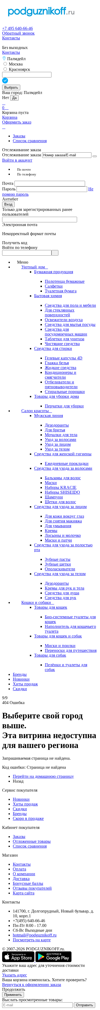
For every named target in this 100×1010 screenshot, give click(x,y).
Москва (15, 64)
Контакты (11, 38)
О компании (24, 874)
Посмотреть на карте (32, 940)
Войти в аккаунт (17, 160)
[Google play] (53, 960)
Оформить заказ (16, 122)
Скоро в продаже (28, 818)
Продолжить (13, 989)
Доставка (21, 878)
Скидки (20, 809)
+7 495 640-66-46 (17, 28)
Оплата (19, 869)
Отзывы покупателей (32, 888)
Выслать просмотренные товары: (32, 999)
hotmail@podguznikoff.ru (35, 935)
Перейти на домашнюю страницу (43, 776)
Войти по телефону (20, 247)
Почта (8, 183)
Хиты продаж (25, 804)
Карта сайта (23, 893)
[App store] (18, 960)
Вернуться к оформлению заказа (31, 984)
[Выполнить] (95, 156)
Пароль (9, 189)
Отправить (84, 1005)
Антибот (10, 199)
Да (14, 98)
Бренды (20, 813)
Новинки (21, 799)
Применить (13, 995)
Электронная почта (19, 224)
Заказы (19, 136)
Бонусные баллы (28, 883)
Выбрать (11, 87)
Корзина (9, 117)
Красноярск (19, 69)
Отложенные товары (32, 841)
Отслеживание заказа (21, 155)
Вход (8, 204)
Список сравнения (30, 140)
